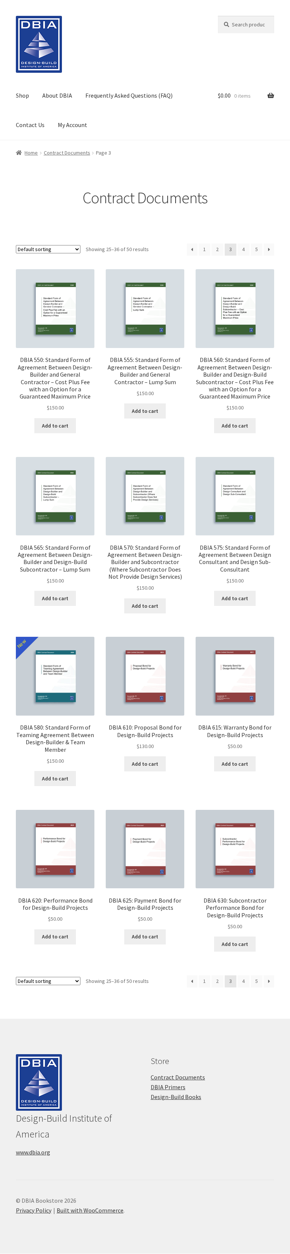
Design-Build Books (176, 1097)
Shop (22, 95)
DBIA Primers (168, 1087)
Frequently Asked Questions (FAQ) (129, 95)
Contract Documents (67, 152)
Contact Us (30, 125)
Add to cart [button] (55, 425)
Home (31, 152)
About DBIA (57, 95)
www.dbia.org (33, 1152)
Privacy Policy (33, 1210)
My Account (72, 125)
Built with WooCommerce (90, 1210)
